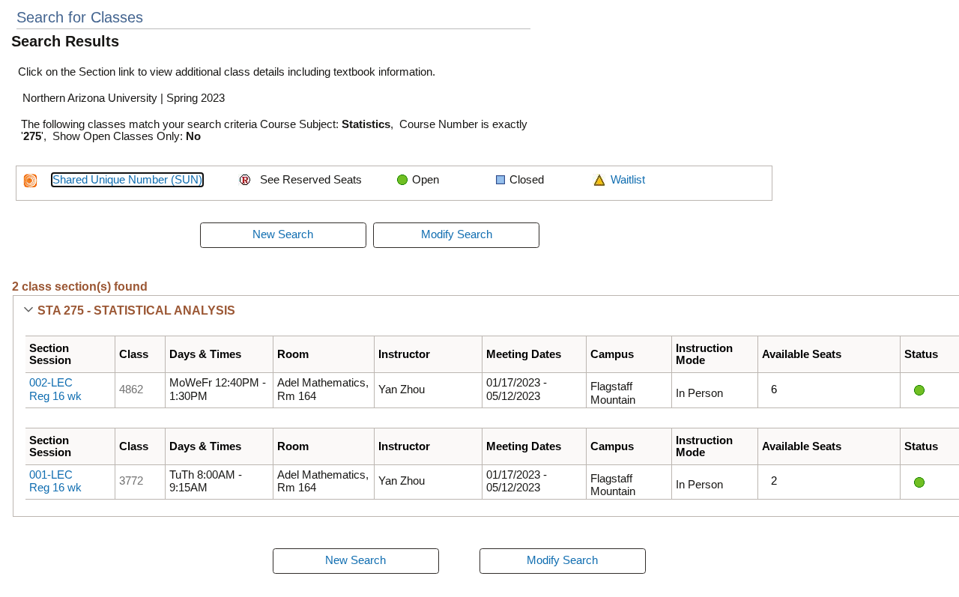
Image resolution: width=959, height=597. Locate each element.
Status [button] (921, 354)
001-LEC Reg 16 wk (55, 481)
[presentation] (283, 235)
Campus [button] (612, 354)
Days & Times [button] (205, 354)
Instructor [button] (404, 354)
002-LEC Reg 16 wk (55, 389)
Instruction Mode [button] (704, 354)
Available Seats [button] (801, 354)
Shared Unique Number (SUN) (127, 180)
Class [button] (133, 354)
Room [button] (293, 354)
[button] (28, 311)
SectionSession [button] (50, 354)
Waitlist (628, 180)
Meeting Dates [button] (523, 354)
